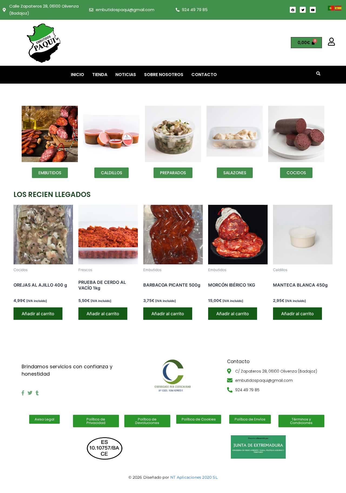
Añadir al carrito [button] (38, 313)
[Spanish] (338, 7)
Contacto (204, 74)
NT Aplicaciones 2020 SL (194, 477)
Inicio (77, 74)
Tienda (99, 74)
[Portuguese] (331, 7)
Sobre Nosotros (163, 74)
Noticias (125, 74)
